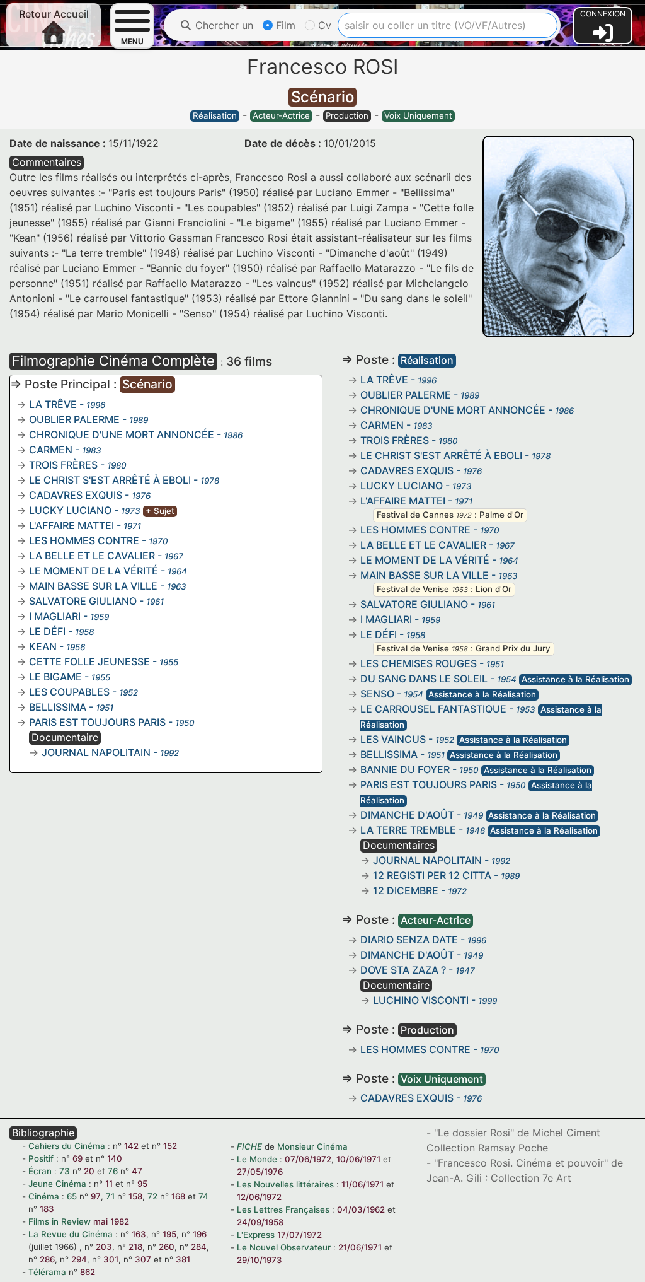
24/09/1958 (260, 1222)
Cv (323, 25)
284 (199, 1247)
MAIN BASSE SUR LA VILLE (93, 586)
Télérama (47, 1272)
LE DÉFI (47, 631)
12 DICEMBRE (405, 890)
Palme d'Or (501, 515)
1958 (460, 648)
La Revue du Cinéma (70, 1234)
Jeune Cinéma (57, 1184)
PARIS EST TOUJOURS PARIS (97, 722)
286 (47, 1259)
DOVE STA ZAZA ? (403, 970)
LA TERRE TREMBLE (408, 830)
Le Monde (257, 1159)
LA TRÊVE (53, 404)
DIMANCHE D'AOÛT (407, 814)
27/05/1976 (260, 1172)
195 (169, 1234)
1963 (460, 589)
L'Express (256, 1235)
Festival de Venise (413, 589)
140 (114, 1158)
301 (110, 1259)
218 (135, 1247)
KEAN (43, 646)
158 (135, 1196)
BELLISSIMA (57, 707)
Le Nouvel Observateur (284, 1247)
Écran (40, 1171)
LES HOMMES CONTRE (84, 540)
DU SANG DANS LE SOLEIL (424, 678)
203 (104, 1247)
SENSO (377, 693)
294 (79, 1259)
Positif (41, 1158)
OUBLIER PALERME (74, 419)
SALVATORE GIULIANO (83, 601)
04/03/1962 (361, 1209)
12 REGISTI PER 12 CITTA (432, 875)
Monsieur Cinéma (312, 1146)
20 (89, 1171)
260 (166, 1247)
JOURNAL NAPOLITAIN (96, 752)
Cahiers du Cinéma (66, 1146)
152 (170, 1146)
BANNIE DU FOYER (405, 769)
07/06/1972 (308, 1159)
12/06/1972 (259, 1197)
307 (143, 1259)
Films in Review (59, 1221)
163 (139, 1234)
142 (131, 1146)
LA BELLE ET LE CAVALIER (92, 555)
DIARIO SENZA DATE (409, 939)
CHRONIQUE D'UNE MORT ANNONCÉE (121, 434)
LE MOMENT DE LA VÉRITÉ (93, 570)
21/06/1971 (360, 1247)
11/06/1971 (362, 1184)
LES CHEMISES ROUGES (418, 663)
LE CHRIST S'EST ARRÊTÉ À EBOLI (110, 480)
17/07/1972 (299, 1235)
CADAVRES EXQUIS (75, 495)
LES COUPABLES (69, 691)
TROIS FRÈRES (63, 464)
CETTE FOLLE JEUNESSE (89, 661)
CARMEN (50, 449)
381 (183, 1259)
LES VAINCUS (393, 739)
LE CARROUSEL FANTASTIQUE (433, 708)
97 (96, 1196)
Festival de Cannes (415, 515)
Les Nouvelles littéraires (285, 1184)
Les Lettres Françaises (283, 1209)
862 (87, 1272)
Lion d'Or (493, 589)
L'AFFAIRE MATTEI (71, 525)
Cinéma (43, 1196)
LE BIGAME (55, 676)
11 (109, 1184)
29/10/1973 (259, 1260)
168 (178, 1196)
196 (200, 1234)
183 (47, 1209)
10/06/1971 (358, 1159)
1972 (464, 515)
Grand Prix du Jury (513, 648)
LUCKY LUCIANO (70, 510)
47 (137, 1171)
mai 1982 (111, 1221)
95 (142, 1184)
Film (284, 25)
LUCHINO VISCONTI (421, 1000)
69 (77, 1158)
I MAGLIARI (55, 616)
